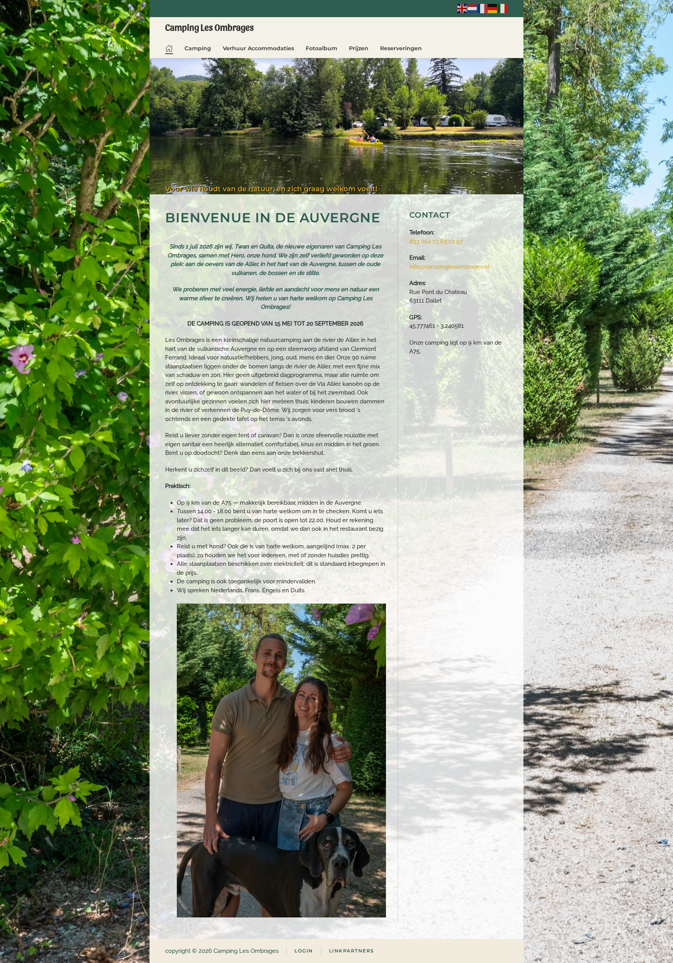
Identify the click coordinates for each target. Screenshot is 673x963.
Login (303, 951)
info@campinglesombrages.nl (449, 266)
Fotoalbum (321, 48)
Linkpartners (351, 951)
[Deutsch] (493, 8)
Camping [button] (198, 48)
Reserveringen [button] (401, 48)
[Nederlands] (472, 8)
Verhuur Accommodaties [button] (258, 48)
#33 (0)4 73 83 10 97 (436, 241)
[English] (462, 8)
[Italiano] (503, 8)
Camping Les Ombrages (209, 26)
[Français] (482, 8)
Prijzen (358, 48)
